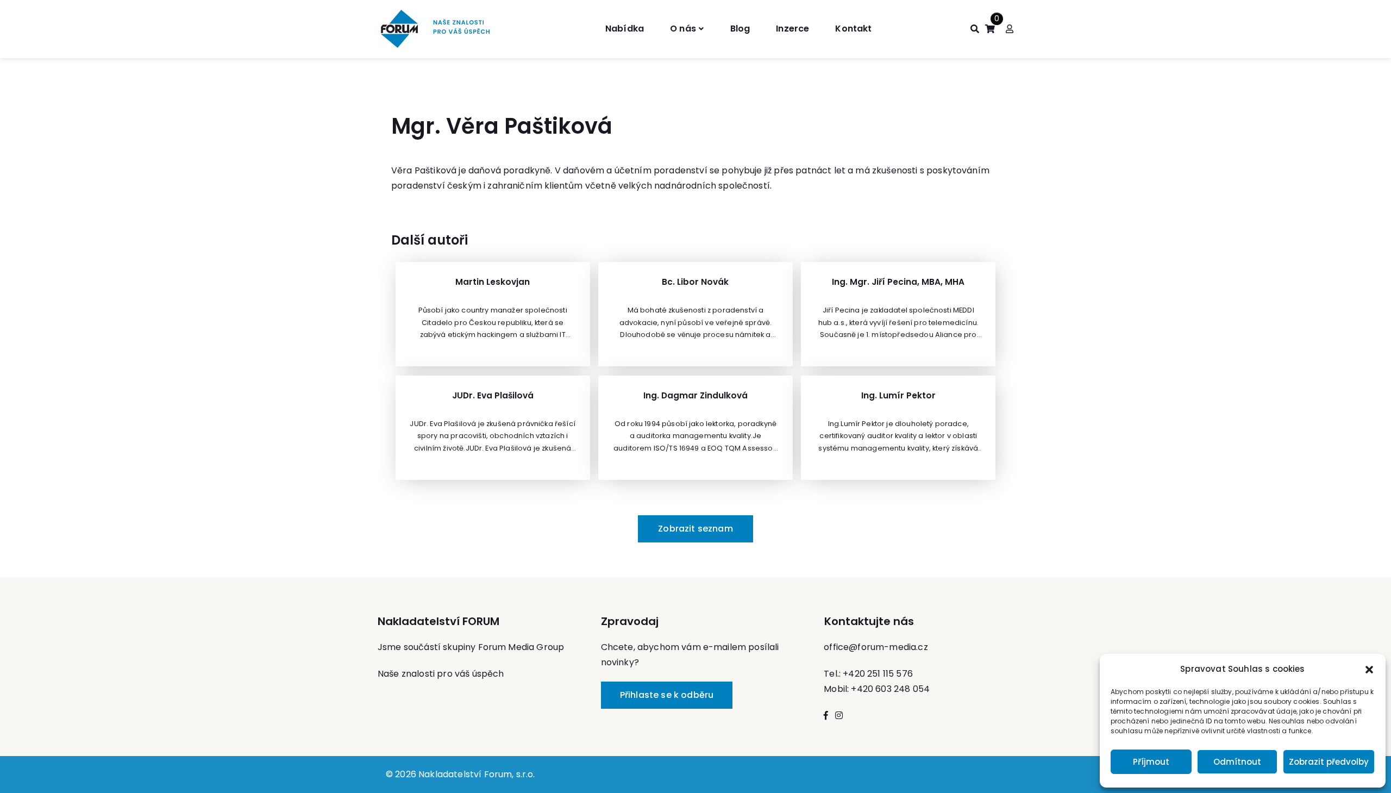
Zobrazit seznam (695, 528)
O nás (683, 28)
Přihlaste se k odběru (666, 695)
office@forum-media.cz (876, 647)
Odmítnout (1237, 761)
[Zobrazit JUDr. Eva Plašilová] (493, 428)
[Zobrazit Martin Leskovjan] (493, 314)
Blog (740, 28)
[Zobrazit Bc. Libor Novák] (695, 314)
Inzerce (792, 28)
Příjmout (1151, 761)
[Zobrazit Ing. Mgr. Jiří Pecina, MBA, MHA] (898, 314)
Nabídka (624, 28)
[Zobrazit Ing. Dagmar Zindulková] (695, 428)
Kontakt (853, 28)
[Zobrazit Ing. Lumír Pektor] (898, 428)
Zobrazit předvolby (1329, 761)
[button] (1369, 669)
